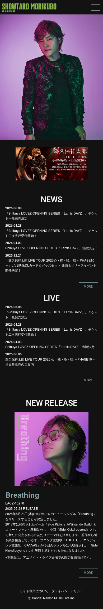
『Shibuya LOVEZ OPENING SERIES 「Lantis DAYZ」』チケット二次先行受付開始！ (51, 233)
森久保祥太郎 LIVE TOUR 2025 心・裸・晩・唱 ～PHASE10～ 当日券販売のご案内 (50, 362)
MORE (88, 286)
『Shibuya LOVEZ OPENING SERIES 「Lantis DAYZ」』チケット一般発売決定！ (51, 216)
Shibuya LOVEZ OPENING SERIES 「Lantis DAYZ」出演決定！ (51, 248)
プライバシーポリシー (67, 591)
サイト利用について (34, 591)
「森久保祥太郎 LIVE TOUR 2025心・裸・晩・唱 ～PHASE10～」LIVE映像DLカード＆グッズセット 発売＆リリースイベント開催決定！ (50, 265)
